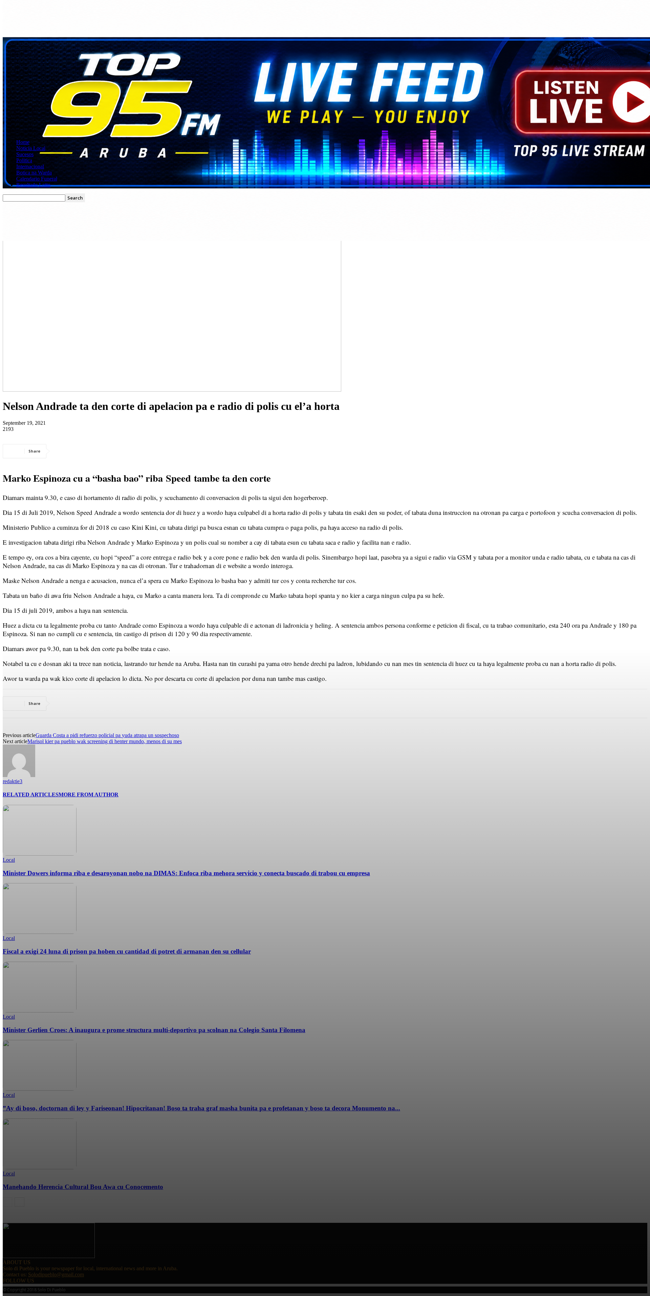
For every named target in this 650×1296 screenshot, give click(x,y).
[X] (89, 451)
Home (22, 142)
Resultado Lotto (33, 185)
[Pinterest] (113, 451)
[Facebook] (64, 451)
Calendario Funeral (36, 179)
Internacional (30, 166)
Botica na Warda (34, 172)
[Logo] (3, 130)
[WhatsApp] (138, 451)
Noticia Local (30, 148)
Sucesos (25, 154)
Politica (24, 160)
